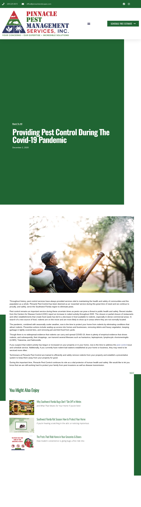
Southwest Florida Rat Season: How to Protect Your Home (61, 419)
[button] (88, 23)
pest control (122, 345)
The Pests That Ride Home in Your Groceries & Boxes (59, 437)
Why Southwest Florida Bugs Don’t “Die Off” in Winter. (59, 401)
